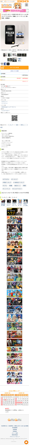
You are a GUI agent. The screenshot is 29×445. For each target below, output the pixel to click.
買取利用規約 (15, 434)
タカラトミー (4, 101)
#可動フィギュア (7, 182)
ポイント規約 (15, 433)
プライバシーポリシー (15, 436)
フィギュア (10, 124)
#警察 (24, 185)
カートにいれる (14, 67)
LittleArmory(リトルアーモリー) (8, 107)
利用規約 (15, 431)
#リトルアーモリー (17, 188)
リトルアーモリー (5, 110)
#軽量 (10, 185)
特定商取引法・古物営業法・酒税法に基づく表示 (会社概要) (14, 425)
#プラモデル (6, 179)
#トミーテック (6, 188)
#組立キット (18, 185)
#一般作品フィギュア (19, 182)
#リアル (5, 185)
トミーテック (4, 103)
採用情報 (15, 429)
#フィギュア (14, 179)
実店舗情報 (14, 427)
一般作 (16, 124)
